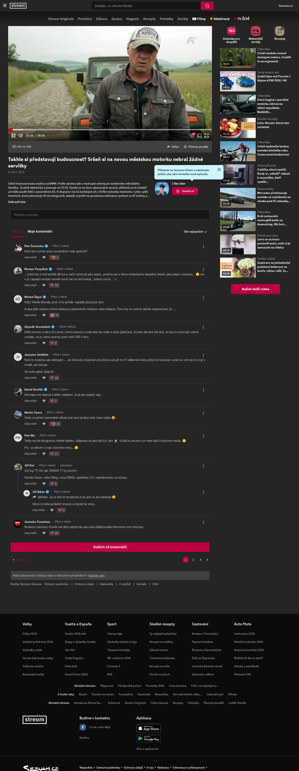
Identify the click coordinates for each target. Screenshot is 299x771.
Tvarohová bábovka (162, 658)
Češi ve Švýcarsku (203, 658)
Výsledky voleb (32, 650)
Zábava (101, 19)
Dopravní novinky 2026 (249, 650)
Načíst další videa (255, 289)
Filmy (201, 19)
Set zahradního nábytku (188, 694)
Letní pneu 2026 (244, 633)
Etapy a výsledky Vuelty (80, 642)
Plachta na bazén (103, 694)
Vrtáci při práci (266, 165)
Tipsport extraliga (118, 650)
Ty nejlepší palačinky (163, 633)
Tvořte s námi (266, 258)
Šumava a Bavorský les (207, 650)
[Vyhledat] (207, 6)
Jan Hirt (70, 650)
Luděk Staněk (237, 703)
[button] (110, 83)
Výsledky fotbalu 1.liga (122, 642)
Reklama (163, 767)
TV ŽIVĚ (243, 19)
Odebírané (222, 19)
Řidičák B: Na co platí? (248, 658)
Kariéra (84, 737)
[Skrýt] (219, 170)
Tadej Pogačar (74, 658)
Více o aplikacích (147, 749)
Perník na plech (160, 674)
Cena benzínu (178, 686)
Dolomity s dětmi (203, 674)
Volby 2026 (30, 633)
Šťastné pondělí (214, 703)
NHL (110, 674)
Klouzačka (161, 694)
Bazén (83, 694)
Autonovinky (265, 189)
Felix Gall (71, 666)
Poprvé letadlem (202, 642)
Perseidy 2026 (155, 686)
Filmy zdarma (159, 703)
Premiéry (85, 19)
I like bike (263, 49)
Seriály (183, 19)
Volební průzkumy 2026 (38, 642)
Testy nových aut (268, 72)
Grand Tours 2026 (76, 674)
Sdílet (175, 147)
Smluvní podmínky (108, 767)
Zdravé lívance (159, 650)
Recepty (149, 19)
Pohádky (167, 19)
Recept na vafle (160, 666)
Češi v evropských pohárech (209, 686)
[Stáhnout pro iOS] (148, 728)
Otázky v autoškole (246, 666)
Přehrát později (198, 147)
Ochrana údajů (133, 767)
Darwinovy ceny (267, 235)
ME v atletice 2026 (119, 658)
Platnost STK (242, 674)
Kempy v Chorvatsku (205, 633)
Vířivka (232, 694)
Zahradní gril (215, 694)
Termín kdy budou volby (38, 658)
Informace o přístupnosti (189, 767)
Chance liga (114, 633)
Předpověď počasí (129, 686)
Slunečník (143, 694)
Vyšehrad (114, 703)
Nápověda (86, 767)
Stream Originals (61, 19)
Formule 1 (113, 666)
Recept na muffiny (161, 642)
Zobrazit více (17, 202)
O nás (150, 767)
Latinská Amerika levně (207, 666)
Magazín (132, 19)
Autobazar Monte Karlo (89, 703)
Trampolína (125, 694)
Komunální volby (33, 674)
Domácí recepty (267, 119)
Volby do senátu (33, 666)
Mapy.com (106, 686)
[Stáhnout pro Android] (148, 738)
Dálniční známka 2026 (248, 642)
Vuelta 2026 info (75, 633)
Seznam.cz (286, 5)
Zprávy (116, 19)
